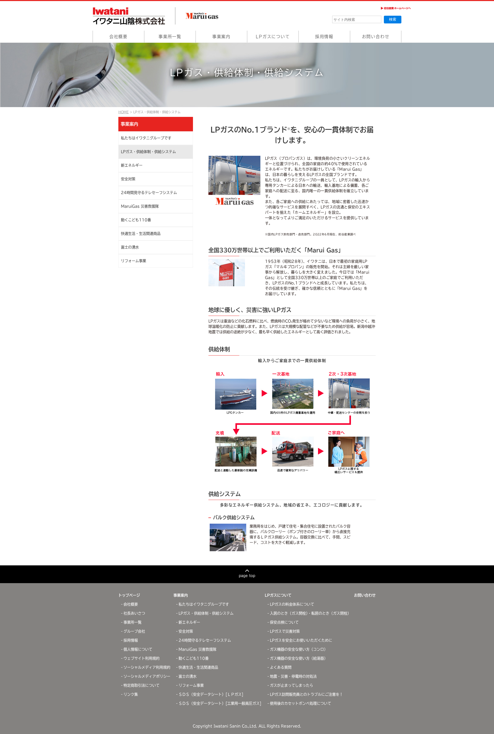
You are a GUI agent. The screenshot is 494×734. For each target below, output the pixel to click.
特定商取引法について (141, 685)
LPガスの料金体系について (292, 604)
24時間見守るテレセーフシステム (149, 192)
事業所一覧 (169, 36)
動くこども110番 (136, 220)
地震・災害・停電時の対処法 (293, 676)
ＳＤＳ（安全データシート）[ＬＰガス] (211, 694)
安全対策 (128, 179)
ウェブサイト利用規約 (141, 658)
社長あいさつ (134, 613)
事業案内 (221, 36)
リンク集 (130, 694)
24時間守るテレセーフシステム (205, 640)
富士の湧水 (130, 247)
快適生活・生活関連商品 (141, 233)
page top (247, 575)
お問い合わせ (376, 36)
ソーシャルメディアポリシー (146, 676)
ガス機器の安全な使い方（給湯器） (299, 658)
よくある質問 (281, 667)
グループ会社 (134, 631)
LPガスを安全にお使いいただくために (301, 640)
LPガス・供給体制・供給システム (148, 151)
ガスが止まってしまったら (291, 685)
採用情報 (324, 36)
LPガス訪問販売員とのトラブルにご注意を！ (306, 694)
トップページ (129, 595)
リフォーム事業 (133, 261)
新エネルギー (132, 165)
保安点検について (284, 622)
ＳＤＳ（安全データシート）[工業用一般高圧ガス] (220, 703)
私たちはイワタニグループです (146, 138)
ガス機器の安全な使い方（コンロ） (299, 649)
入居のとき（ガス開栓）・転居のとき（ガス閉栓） (310, 613)
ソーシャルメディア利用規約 (146, 667)
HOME (123, 112)
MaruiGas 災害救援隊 (140, 206)
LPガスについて (273, 36)
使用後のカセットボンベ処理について (300, 703)
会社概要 (118, 36)
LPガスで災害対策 (285, 631)
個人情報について (137, 649)
